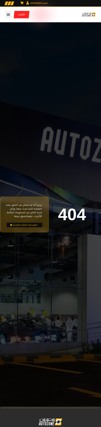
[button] (8, 14)
